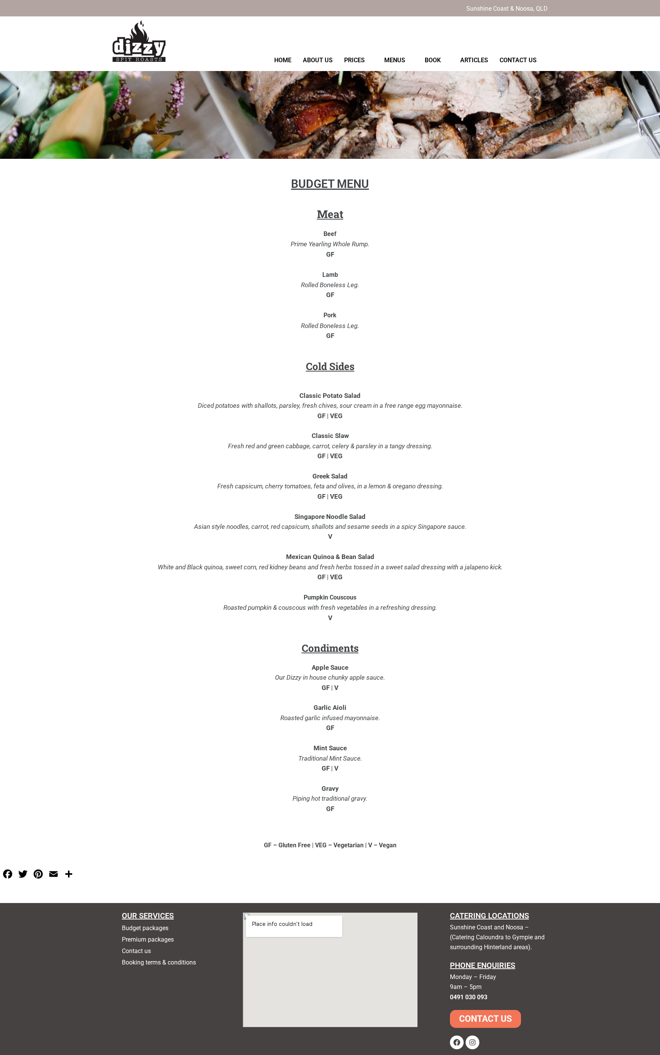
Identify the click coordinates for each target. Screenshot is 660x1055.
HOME (282, 60)
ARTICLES (474, 60)
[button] (358, 60)
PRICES (354, 60)
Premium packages (148, 939)
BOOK (433, 60)
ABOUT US (318, 60)
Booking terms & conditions (159, 962)
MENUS (394, 60)
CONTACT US (518, 60)
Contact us (136, 951)
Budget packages (145, 928)
